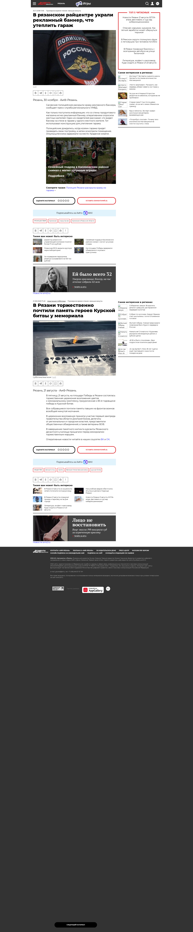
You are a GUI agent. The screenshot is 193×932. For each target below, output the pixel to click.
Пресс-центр (124, 550)
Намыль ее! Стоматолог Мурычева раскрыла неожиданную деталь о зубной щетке (143, 334)
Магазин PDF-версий (140, 550)
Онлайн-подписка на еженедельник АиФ (67, 553)
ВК (102, 439)
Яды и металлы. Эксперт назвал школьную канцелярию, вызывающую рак (142, 113)
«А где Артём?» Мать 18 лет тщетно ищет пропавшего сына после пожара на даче (143, 351)
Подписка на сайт (94, 553)
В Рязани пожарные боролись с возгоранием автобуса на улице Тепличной (139, 51)
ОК (108, 439)
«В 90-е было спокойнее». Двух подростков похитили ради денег (143, 341)
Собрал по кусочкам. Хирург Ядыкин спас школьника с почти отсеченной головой (144, 316)
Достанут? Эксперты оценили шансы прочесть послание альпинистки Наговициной (144, 78)
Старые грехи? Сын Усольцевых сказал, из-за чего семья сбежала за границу (144, 104)
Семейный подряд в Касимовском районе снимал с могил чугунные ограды (78, 168)
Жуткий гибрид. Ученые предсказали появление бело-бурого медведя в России (144, 325)
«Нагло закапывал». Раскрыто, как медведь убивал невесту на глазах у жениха (144, 87)
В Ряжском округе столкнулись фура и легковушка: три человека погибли (139, 40)
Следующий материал (76, 925)
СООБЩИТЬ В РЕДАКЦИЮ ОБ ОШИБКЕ (119, 553)
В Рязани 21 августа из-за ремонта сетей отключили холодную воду (58, 490)
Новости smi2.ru (41, 293)
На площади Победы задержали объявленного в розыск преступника (99, 250)
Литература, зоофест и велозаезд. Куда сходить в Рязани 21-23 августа (139, 61)
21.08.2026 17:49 (39, 301)
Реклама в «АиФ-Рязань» (83, 550)
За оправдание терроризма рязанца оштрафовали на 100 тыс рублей (57, 259)
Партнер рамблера (73, 588)
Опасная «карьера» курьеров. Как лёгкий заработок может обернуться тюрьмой (139, 30)
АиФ (35, 87)
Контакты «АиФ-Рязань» (60, 550)
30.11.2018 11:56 (38, 11)
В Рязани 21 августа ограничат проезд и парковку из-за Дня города (56, 499)
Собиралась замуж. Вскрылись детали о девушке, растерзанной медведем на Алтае (142, 308)
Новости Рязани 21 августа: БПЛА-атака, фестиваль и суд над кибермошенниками (139, 19)
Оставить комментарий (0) (96, 201)
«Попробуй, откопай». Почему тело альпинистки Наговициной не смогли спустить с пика (143, 121)
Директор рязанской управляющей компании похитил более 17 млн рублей (58, 242)
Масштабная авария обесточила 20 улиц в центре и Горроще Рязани (99, 491)
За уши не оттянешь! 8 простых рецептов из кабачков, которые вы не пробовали (144, 95)
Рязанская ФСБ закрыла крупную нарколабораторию (58, 249)
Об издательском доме (106, 550)
